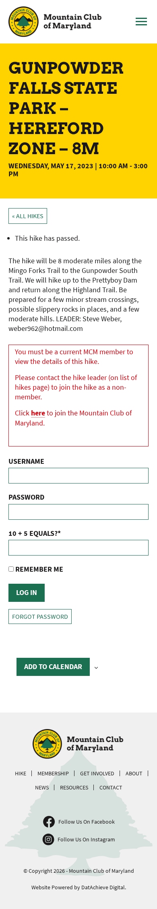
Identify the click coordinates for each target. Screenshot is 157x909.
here (38, 412)
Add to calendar (53, 666)
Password (26, 497)
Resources (74, 787)
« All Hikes (27, 216)
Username (26, 461)
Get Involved (97, 773)
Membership (53, 773)
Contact (110, 787)
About (134, 773)
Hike (20, 773)
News (42, 787)
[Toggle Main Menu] (141, 21)
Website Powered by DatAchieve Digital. (78, 887)
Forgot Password (40, 616)
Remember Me (38, 569)
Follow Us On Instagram (86, 839)
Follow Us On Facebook (86, 821)
